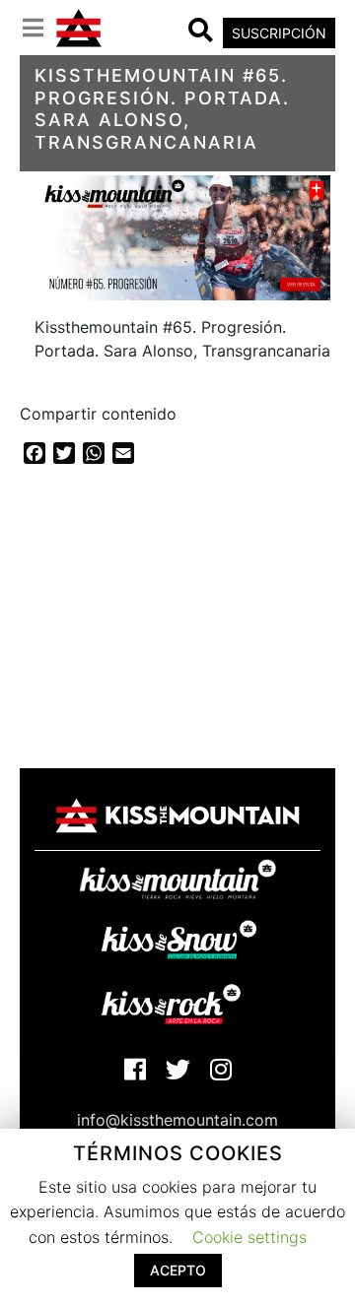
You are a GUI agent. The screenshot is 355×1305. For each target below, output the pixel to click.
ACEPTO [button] (178, 1270)
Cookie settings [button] (249, 1237)
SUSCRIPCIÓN (279, 33)
